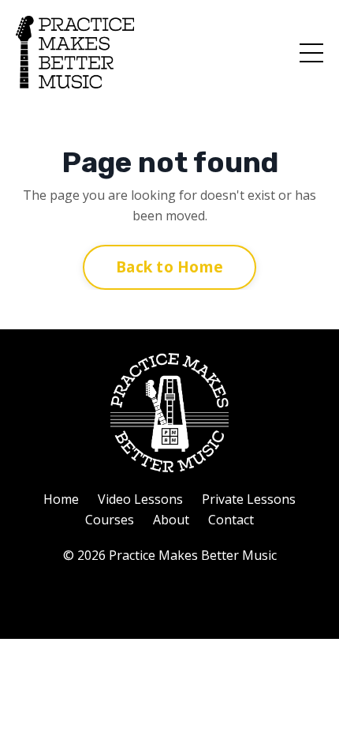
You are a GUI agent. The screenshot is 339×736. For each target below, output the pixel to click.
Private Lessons (249, 499)
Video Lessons (140, 499)
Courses (109, 519)
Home (61, 499)
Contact (231, 519)
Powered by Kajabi (170, 598)
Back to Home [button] (169, 266)
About (171, 519)
